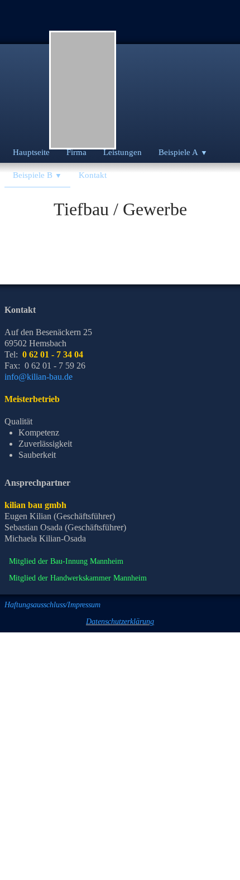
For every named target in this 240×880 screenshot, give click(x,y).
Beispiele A (183, 152)
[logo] (82, 90)
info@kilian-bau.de (38, 376)
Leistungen (122, 152)
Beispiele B (37, 175)
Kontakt (93, 175)
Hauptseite (31, 152)
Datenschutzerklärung (120, 621)
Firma (76, 152)
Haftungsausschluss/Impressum (52, 605)
